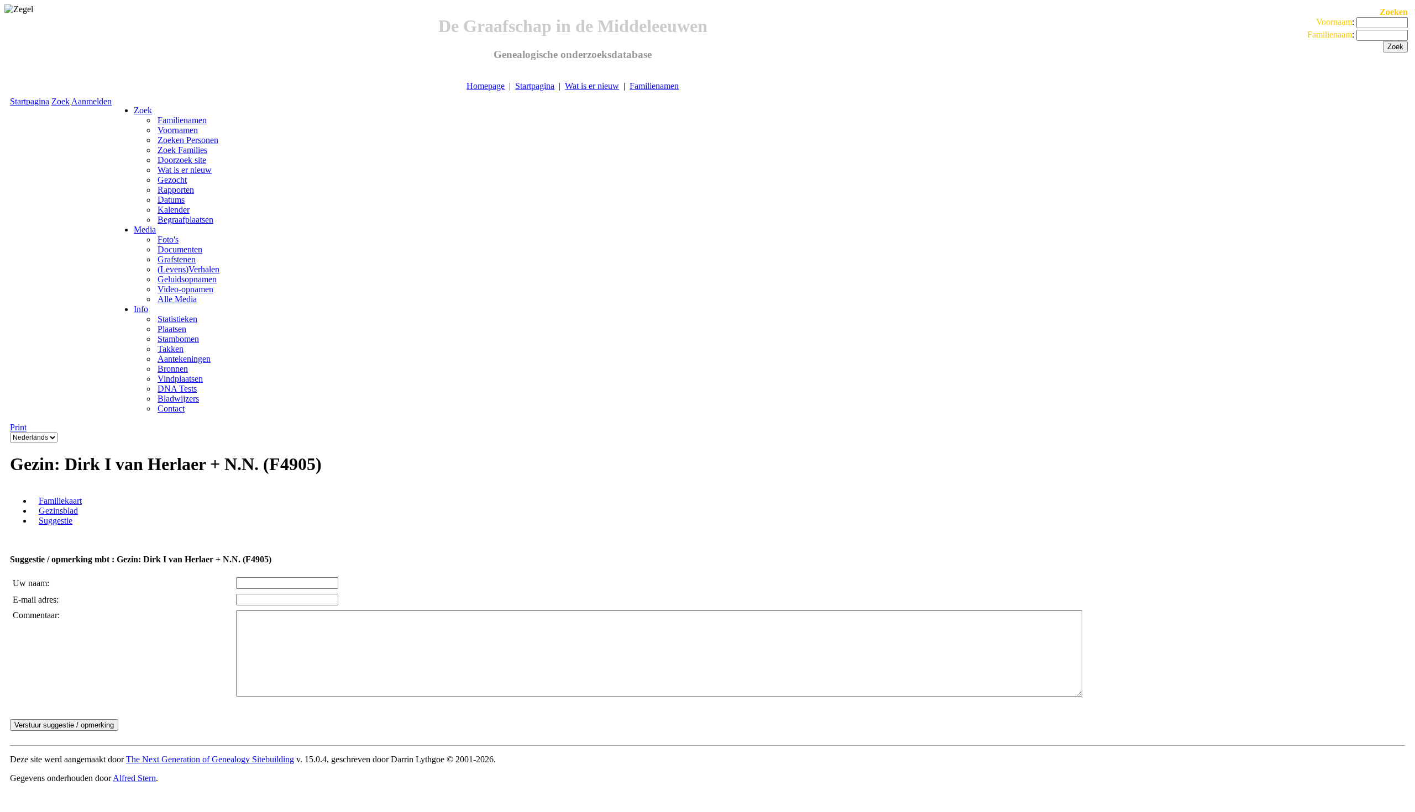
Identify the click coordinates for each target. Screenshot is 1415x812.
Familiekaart (60, 500)
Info (141, 309)
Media (145, 229)
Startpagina (534, 86)
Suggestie (55, 520)
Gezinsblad (58, 510)
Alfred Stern (134, 778)
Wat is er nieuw (592, 86)
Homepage (486, 86)
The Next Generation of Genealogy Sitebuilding (210, 759)
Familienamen (654, 86)
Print (18, 427)
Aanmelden (91, 101)
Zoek (60, 101)
